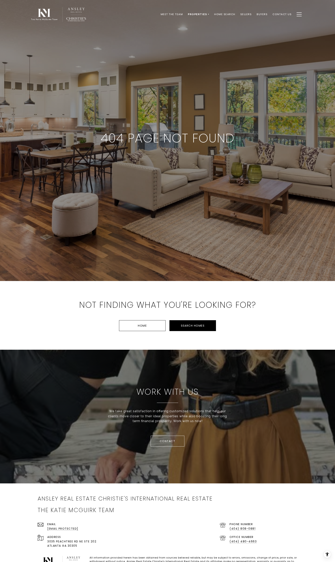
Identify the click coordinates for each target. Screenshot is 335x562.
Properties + (198, 14)
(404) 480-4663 (243, 541)
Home (142, 326)
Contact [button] (167, 441)
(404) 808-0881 (243, 529)
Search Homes (193, 326)
